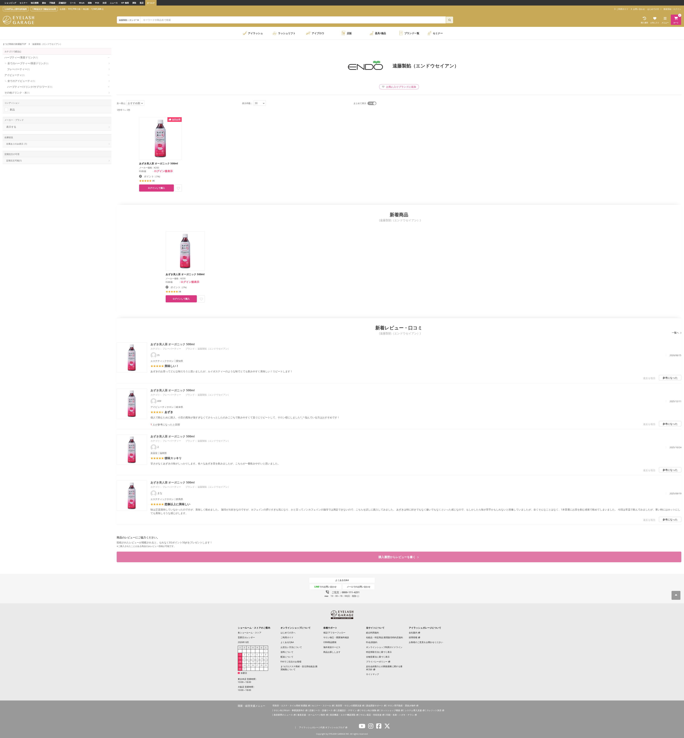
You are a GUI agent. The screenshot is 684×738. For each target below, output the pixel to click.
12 (253, 658)
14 (261, 658)
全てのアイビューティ (21, 81)
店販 (349, 33)
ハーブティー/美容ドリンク (21, 57)
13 (257, 658)
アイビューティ (14, 75)
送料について (287, 652)
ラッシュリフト (287, 33)
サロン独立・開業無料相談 (336, 637)
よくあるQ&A (342, 580)
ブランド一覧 (411, 33)
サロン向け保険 (368, 710)
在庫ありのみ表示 (16, 143)
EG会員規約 (371, 642)
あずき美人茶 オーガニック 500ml (173, 344)
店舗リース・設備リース (321, 710)
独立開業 (35, 2)
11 (249, 658)
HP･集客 (125, 2)
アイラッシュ (255, 33)
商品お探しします (331, 652)
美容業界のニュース (283, 714)
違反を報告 (649, 378)
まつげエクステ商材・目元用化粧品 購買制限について (299, 668)
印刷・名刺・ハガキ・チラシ (400, 714)
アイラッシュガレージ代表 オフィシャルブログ (321, 727)
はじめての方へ (288, 632)
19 (253, 661)
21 (261, 661)
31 (244, 669)
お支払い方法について (291, 647)
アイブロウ (318, 33)
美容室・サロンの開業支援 (348, 705)
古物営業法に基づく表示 (378, 656)
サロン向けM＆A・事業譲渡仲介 (289, 710)
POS (97, 2)
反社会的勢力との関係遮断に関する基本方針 (384, 668)
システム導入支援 (413, 710)
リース (73, 2)
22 (266, 661)
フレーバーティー (18, 69)
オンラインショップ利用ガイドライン (384, 647)
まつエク (151, 2)
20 (257, 661)
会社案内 (413, 632)
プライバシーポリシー (376, 661)
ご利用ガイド (287, 637)
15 (266, 658)
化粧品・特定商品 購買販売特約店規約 (384, 637)
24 (244, 665)
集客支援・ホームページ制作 (311, 714)
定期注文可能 (14, 160)
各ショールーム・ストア (249, 632)
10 (244, 658)
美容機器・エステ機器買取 (343, 714)
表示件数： (247, 103)
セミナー (23, 2)
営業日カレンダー (246, 637)
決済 (105, 2)
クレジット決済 (433, 710)
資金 (44, 2)
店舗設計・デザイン (347, 710)
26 (253, 665)
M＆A (81, 2)
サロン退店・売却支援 (371, 714)
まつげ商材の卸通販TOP (14, 44)
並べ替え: (121, 103)
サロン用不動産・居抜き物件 (402, 705)
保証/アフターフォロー (334, 632)
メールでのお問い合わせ (358, 586)
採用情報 (413, 637)
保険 (90, 2)
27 (257, 665)
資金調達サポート (374, 705)
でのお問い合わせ (325, 586)
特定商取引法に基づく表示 (379, 652)
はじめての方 (653, 9)
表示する (11, 126)
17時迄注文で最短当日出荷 (44, 9)
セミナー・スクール (321, 705)
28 (261, 665)
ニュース (114, 2)
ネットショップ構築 (390, 710)
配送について (287, 656)
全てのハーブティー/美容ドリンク (27, 63)
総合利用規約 (372, 632)
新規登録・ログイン (672, 9)
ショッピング (10, 2)
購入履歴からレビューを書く (397, 557)
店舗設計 (62, 2)
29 (266, 665)
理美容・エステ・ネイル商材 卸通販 (290, 705)
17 (244, 661)
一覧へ (675, 332)
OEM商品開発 (329, 642)
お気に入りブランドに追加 (400, 86)
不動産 (52, 2)
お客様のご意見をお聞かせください (426, 642)
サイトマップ (372, 674)
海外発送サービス (331, 647)
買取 (134, 2)
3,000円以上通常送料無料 (15, 9)
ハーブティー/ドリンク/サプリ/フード (29, 86)
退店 (142, 2)
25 (249, 665)
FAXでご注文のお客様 (291, 661)
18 (249, 661)
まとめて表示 (359, 103)
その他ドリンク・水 (16, 92)
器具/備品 (380, 33)
